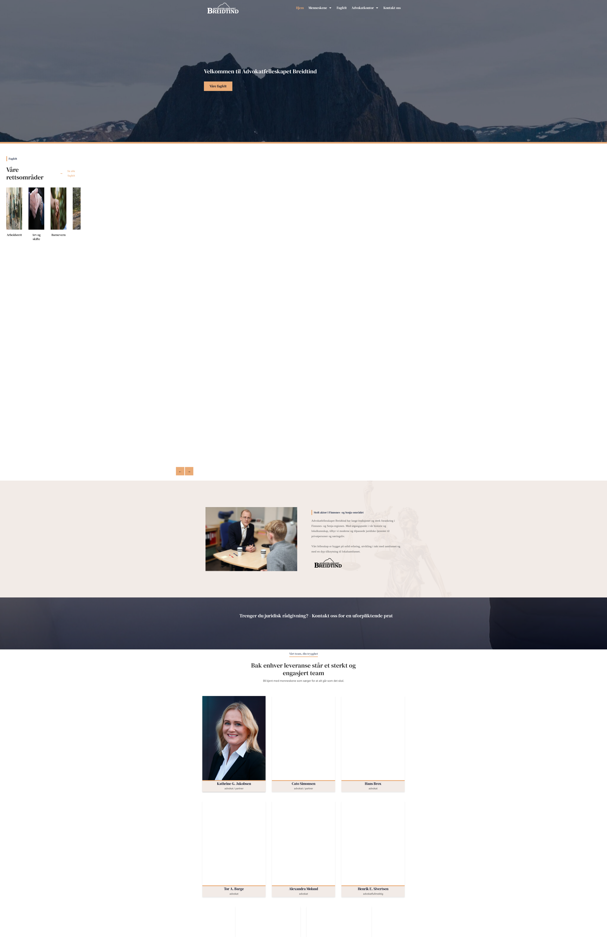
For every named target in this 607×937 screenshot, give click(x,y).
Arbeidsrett (14, 235)
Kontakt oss (392, 8)
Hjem (300, 8)
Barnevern (59, 235)
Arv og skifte (36, 237)
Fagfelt (342, 8)
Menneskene (318, 8)
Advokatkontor (363, 8)
